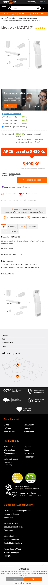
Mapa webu (29, 432)
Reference (8, 517)
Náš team (8, 428)
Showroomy (31, 2)
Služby (4, 339)
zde (33, 583)
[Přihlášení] (8, 8)
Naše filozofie (9, 432)
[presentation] (3, 226)
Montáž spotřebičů (11, 540)
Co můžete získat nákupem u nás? (18, 511)
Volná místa (29, 425)
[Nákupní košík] (45, 9)
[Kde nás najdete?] (24, 371)
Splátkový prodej (11, 459)
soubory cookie (21, 573)
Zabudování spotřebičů (39, 218)
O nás (4, 346)
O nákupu (5, 335)
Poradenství (29, 457)
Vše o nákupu (9, 450)
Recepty (7, 556)
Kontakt (42, 2)
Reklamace (29, 453)
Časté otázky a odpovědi (10, 454)
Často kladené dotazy (13, 543)
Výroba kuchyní (10, 536)
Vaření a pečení (10, 18)
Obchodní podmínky (8, 463)
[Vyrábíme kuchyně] (24, 409)
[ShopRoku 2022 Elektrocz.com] (24, 487)
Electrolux (33, 200)
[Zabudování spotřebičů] (28, 218)
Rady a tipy (8, 530)
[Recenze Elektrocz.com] (17, 478)
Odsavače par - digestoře (28, 18)
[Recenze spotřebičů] (12, 391)
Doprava (27, 446)
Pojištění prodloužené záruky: (12, 114)
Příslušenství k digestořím (12, 21)
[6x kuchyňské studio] (36, 400)
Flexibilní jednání (11, 523)
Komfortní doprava (11, 514)
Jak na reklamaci (7, 343)
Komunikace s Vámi (12, 549)
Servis (26, 450)
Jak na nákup (9, 446)
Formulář (10, 106)
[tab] (3, 226)
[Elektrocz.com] (8, 2)
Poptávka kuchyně (11, 552)
